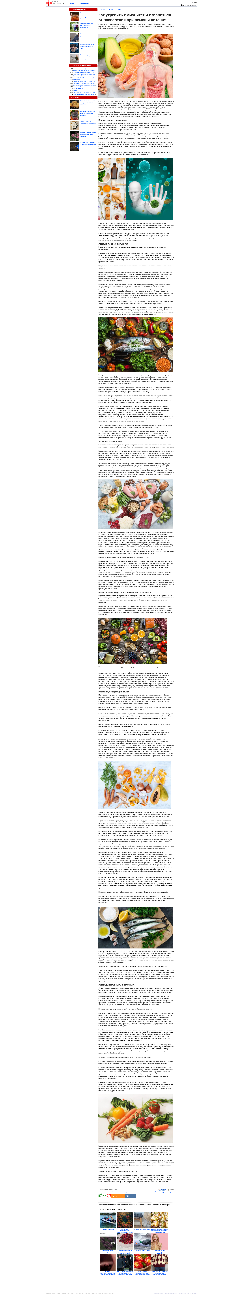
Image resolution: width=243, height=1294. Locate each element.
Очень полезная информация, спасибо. (85, 69)
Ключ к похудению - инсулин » (164, 1192)
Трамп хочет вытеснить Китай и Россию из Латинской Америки (125, 1273)
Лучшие (118, 9)
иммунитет (104, 1189)
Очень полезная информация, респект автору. (87, 85)
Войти (194, 2)
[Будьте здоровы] (55, 6)
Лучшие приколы (108, 1229)
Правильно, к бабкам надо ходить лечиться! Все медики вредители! (94, 83)
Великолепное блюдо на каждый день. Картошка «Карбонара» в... (159, 1230)
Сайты (71, 3)
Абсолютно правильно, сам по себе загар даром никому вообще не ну (95, 94)
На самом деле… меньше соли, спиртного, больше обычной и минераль (96, 92)
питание (116, 1189)
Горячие (110, 9)
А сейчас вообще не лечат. (81, 76)
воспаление (110, 1189)
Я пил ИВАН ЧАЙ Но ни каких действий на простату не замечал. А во (94, 78)
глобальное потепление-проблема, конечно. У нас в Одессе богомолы (95, 74)
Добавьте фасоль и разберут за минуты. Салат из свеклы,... (125, 1252)
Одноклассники (120, 1196)
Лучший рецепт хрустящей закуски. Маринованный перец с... (142, 1274)
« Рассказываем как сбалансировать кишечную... (113, 1192)
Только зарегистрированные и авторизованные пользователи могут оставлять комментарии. (134, 1205)
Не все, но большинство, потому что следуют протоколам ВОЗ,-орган (94, 81)
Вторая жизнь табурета (142, 1229)
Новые (103, 9)
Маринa (172, 1189)
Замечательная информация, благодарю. (86, 72)
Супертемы (74, 97)
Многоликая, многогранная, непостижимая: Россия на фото (125, 1231)
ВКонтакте (132, 1196)
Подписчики (84, 3)
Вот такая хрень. (78, 88)
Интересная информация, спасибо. (84, 70)
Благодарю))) (77, 79)
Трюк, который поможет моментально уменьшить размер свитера (159, 1274)
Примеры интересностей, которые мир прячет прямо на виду (108, 1274)
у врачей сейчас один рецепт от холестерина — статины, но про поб (94, 87)
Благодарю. (76, 90)
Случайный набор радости (108, 1251)
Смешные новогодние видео (142, 1251)
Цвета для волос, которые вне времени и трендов (159, 1252)
